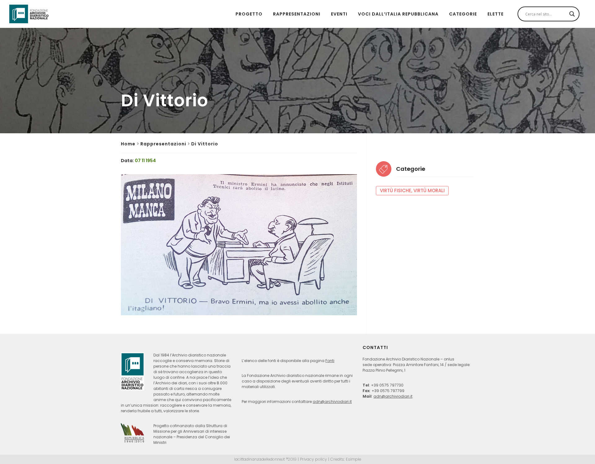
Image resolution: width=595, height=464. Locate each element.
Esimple (353, 459)
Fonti (329, 360)
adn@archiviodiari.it (332, 401)
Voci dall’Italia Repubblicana (398, 14)
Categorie (463, 14)
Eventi (339, 14)
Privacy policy (313, 459)
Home (128, 144)
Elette (495, 14)
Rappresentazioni (296, 14)
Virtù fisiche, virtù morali (412, 190)
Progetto (249, 14)
